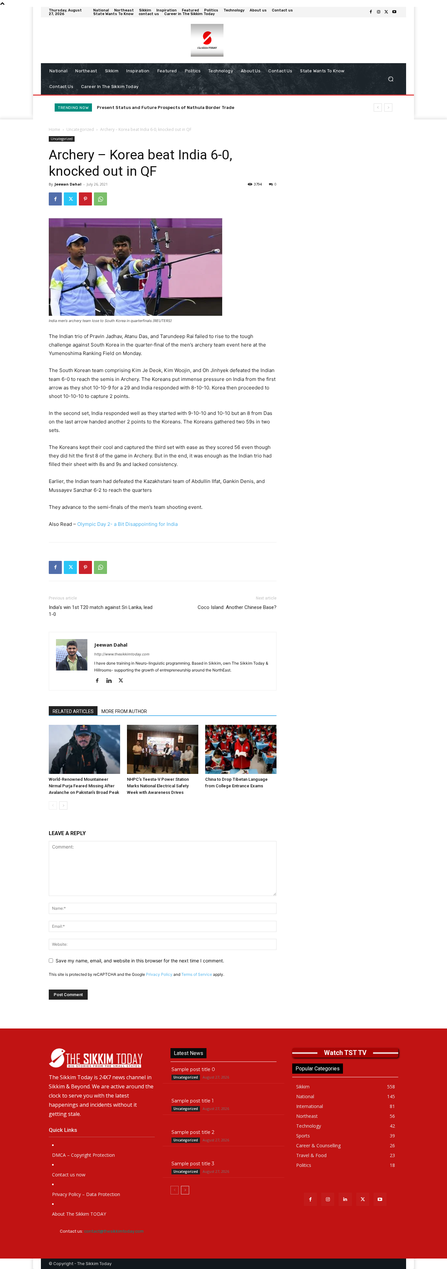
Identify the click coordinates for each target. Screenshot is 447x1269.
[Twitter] (386, 12)
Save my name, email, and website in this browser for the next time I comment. (140, 960)
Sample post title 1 (192, 1101)
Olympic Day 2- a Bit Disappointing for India (127, 524)
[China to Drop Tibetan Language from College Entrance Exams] (241, 749)
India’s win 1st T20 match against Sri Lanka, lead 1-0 (100, 610)
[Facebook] (371, 12)
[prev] (378, 107)
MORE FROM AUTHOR (124, 711)
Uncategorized (80, 129)
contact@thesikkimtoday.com (114, 1231)
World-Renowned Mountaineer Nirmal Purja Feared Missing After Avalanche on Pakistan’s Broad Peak (84, 786)
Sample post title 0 (193, 1069)
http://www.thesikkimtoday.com (122, 654)
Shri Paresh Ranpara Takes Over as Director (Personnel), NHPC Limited (173, 107)
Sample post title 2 (192, 1132)
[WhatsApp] (100, 199)
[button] (390, 79)
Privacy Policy (159, 974)
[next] (388, 107)
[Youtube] (394, 12)
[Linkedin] (111, 681)
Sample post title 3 (192, 1164)
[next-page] (63, 805)
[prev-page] (53, 805)
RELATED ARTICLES (73, 711)
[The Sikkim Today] (102, 1058)
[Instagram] (379, 12)
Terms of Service (196, 974)
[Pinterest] (85, 199)
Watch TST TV (345, 1053)
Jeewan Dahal (68, 184)
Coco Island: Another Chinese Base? (237, 607)
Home (54, 129)
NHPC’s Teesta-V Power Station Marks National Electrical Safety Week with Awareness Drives (158, 786)
